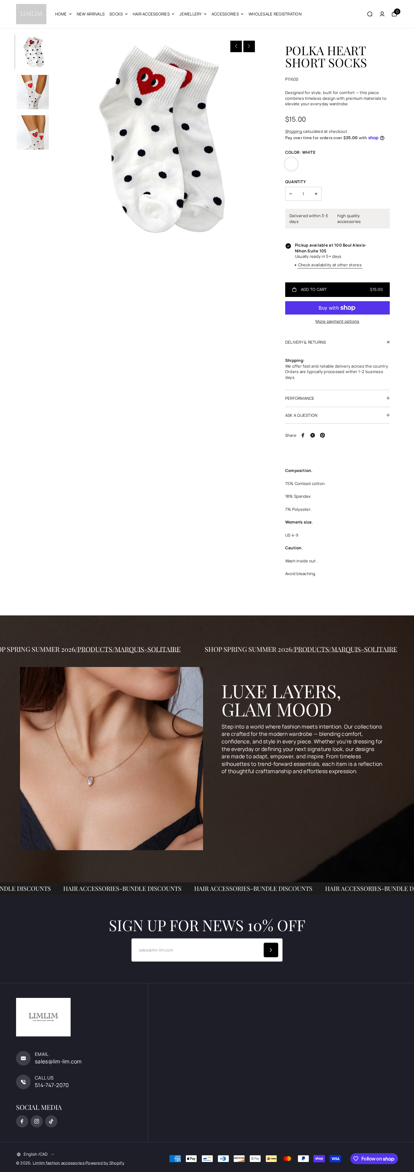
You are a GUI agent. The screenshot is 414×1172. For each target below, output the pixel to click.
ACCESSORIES (225, 14)
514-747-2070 (52, 1085)
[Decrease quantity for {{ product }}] (290, 193)
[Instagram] (37, 1121)
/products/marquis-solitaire (159, 649)
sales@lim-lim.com (58, 1061)
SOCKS (116, 14)
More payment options (337, 321)
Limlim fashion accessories (59, 1163)
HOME (61, 14)
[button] (236, 46)
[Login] (382, 14)
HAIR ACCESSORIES (151, 14)
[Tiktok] (51, 1121)
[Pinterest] (322, 435)
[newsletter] (271, 950)
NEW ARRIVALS (91, 14)
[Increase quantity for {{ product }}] (316, 193)
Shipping (293, 131)
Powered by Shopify (104, 1163)
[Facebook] (303, 435)
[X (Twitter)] (312, 435)
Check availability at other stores (330, 265)
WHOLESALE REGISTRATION (275, 14)
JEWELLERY (190, 14)
